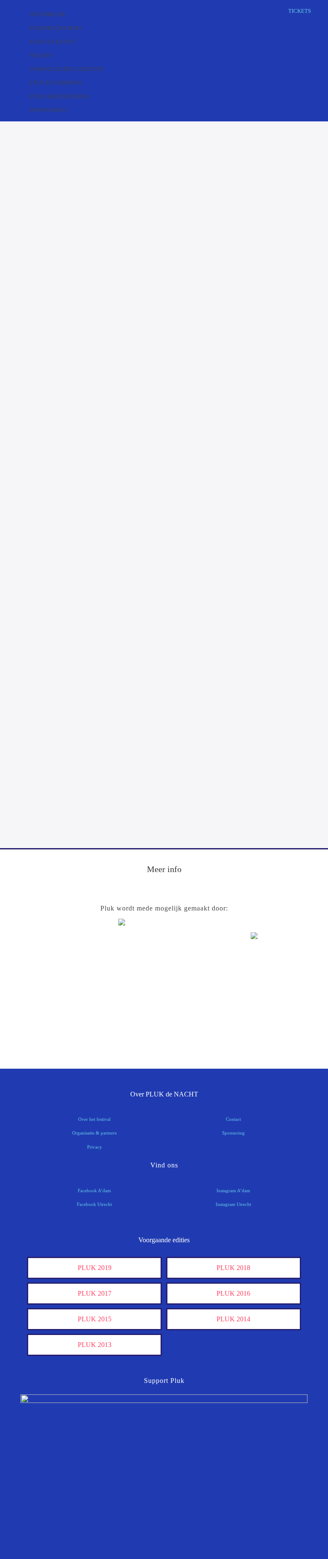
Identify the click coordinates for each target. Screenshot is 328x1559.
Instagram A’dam (233, 1190)
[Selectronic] (56, 1007)
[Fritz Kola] (56, 954)
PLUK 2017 (94, 1293)
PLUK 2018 (233, 1267)
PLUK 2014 (233, 1319)
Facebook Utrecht (94, 1204)
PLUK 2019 (94, 1267)
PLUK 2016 (233, 1293)
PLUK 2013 (94, 1344)
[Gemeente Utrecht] (164, 981)
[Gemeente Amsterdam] (272, 1034)
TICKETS (299, 11)
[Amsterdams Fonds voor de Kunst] (164, 945)
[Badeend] (56, 1034)
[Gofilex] (272, 981)
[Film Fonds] (272, 950)
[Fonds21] (56, 981)
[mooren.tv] (164, 1007)
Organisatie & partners (94, 1132)
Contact (233, 1119)
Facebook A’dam (94, 1190)
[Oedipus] (272, 1007)
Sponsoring (233, 1132)
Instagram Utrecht (233, 1204)
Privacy (94, 1146)
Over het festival (94, 1119)
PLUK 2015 (94, 1319)
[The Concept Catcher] (164, 1034)
